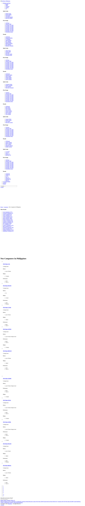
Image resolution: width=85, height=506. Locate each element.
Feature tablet (8, 51)
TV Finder (7, 151)
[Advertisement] (42, 197)
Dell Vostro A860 (39, 501)
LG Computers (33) (7, 224)
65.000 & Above (9, 31)
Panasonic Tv (8, 179)
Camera (7, 7)
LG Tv (6, 176)
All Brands (7, 36)
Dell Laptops (8, 108)
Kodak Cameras (8, 146)
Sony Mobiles (8, 44)
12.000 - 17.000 (9, 25)
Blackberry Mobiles (9, 45)
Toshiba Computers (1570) (8, 229)
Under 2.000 (8, 24)
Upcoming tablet (8, 55)
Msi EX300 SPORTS (18, 502)
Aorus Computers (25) (7, 214)
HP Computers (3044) (7, 223)
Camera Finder (8, 119)
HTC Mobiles (8, 41)
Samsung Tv (7, 178)
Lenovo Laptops (8, 110)
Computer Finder (8, 84)
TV (6, 8)
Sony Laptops (8, 113)
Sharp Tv (7, 180)
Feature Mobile (8, 14)
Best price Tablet (8, 54)
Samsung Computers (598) (8, 227)
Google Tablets (8, 78)
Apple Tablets (8, 76)
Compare (2, 504)
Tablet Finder (8, 50)
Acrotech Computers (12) (8, 213)
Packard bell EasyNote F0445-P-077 (50, 501)
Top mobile (7, 15)
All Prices (7, 23)
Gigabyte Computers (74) (8, 222)
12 (3, 494)
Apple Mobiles (8, 40)
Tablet (6, 5)
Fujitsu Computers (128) (8, 219)
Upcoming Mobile (9, 17)
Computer (7, 6)
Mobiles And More (6, 3)
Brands (4, 183)
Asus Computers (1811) (7, 217)
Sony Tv (7, 177)
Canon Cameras (8, 142)
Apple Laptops (8, 112)
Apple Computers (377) (7, 216)
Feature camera (8, 120)
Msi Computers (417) (7, 226)
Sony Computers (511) (7, 228)
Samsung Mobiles (9, 37)
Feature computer (8, 85)
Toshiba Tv (7, 174)
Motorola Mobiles (9, 43)
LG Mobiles (7, 39)
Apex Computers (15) (7, 215)
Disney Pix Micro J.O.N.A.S (6, 501)
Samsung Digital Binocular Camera (29, 501)
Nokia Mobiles (8, 42)
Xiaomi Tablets (8, 77)
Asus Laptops (8, 109)
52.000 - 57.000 (9, 29)
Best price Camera (9, 122)
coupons (4, 182)
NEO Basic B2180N (69, 501)
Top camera (7, 121)
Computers (6, 207)
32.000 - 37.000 (9, 27)
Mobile (6, 4)
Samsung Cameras (9, 145)
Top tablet (7, 52)
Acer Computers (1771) (7, 212)
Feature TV (7, 153)
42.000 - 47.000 (9, 28)
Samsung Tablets (8, 75)
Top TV (7, 152)
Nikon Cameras (8, 143)
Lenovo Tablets (8, 79)
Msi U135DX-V (10, 502)
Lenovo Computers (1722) (8, 225)
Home (1, 207)
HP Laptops (7, 107)
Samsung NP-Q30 (61, 501)
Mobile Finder (8, 13)
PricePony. (10, 503)
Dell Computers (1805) (7, 218)
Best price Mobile (8, 18)
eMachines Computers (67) (8, 231)
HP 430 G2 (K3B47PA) (17, 501)
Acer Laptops (8, 114)
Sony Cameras (8, 144)
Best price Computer (9, 87)
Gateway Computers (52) (8, 220)
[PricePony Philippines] (5, 1)
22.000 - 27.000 (9, 26)
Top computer (8, 86)
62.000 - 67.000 (9, 30)
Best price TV (8, 155)
